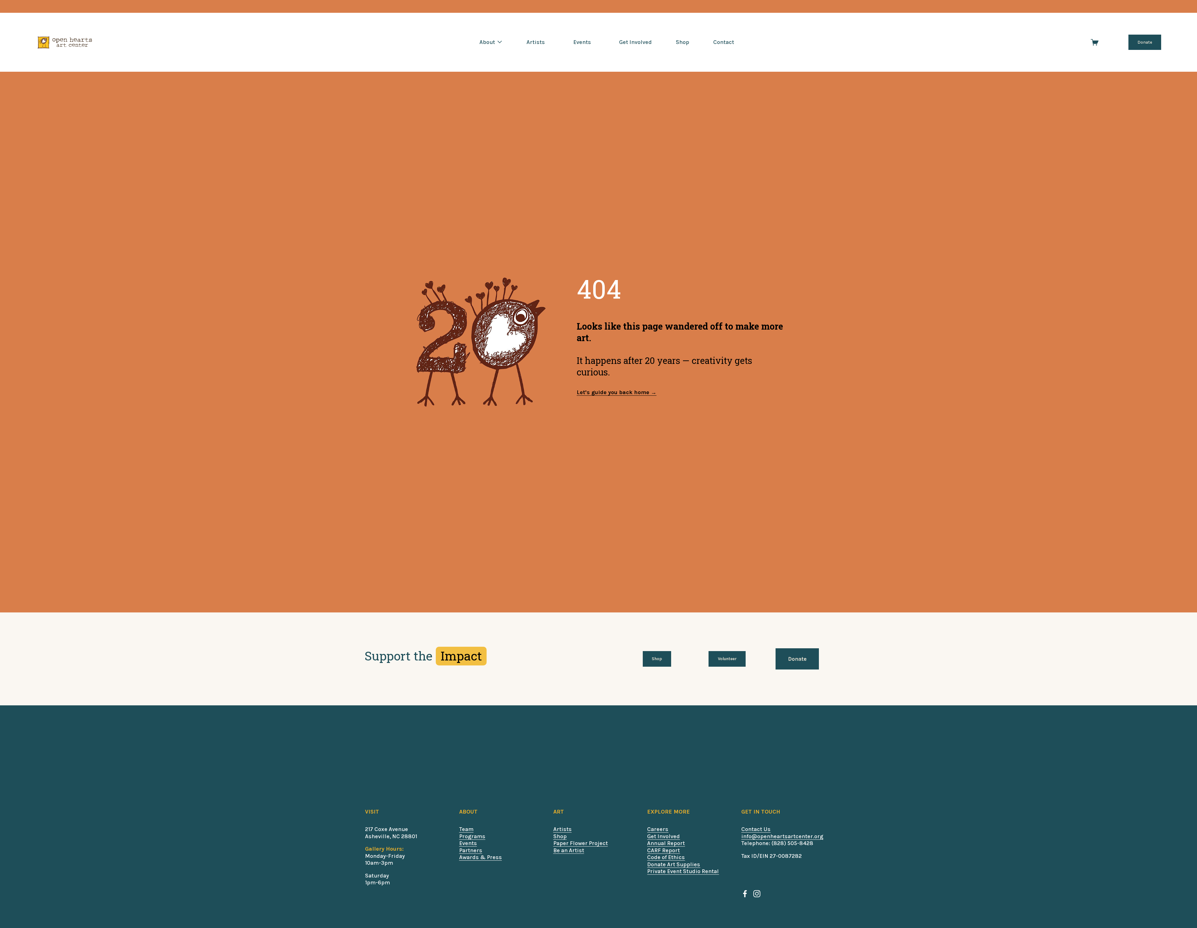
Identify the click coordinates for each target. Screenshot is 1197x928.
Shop (682, 42)
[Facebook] (745, 893)
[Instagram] (757, 893)
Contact (723, 42)
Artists (535, 42)
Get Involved (635, 42)
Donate (1144, 42)
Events (582, 42)
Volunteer (727, 658)
